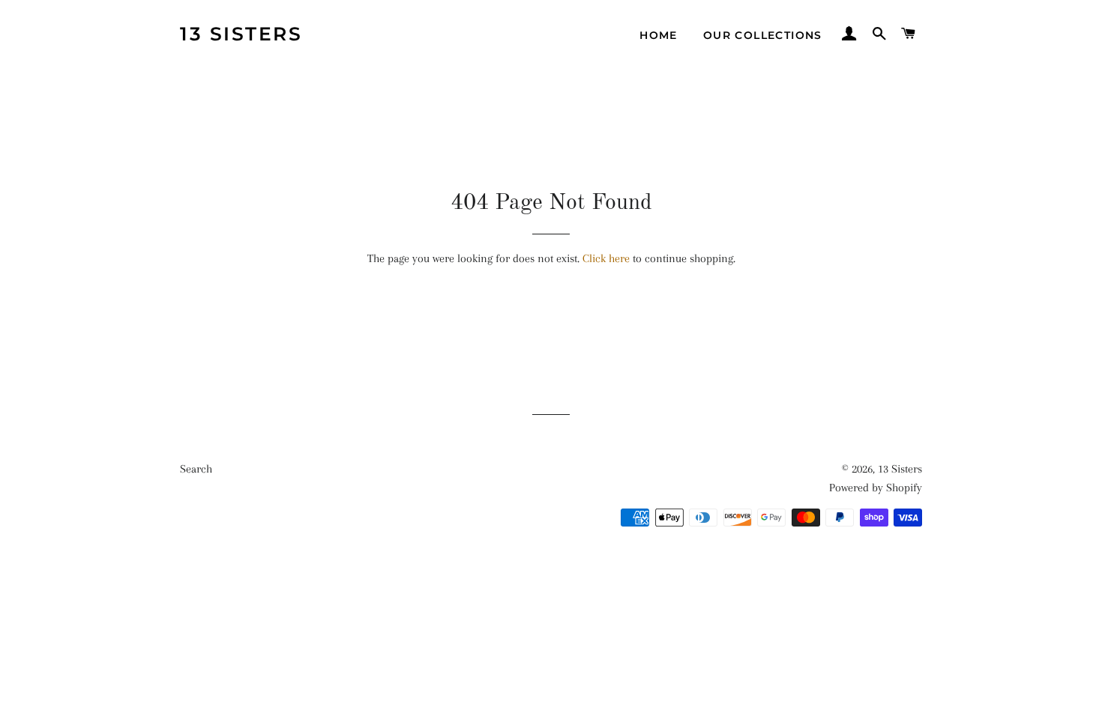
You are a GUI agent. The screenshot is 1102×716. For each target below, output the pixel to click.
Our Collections (762, 35)
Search (196, 469)
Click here (606, 258)
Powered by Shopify (875, 487)
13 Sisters (241, 33)
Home (658, 35)
